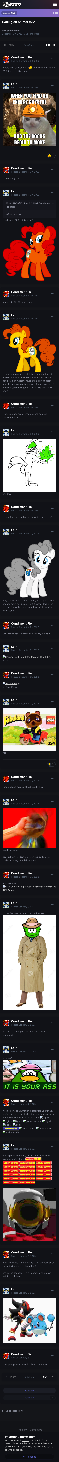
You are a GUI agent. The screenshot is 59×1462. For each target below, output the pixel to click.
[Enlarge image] (29, 119)
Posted (25, 61)
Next (47, 45)
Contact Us (36, 1429)
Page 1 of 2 (29, 45)
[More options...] (52, 59)
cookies (26, 1440)
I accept (31, 1456)
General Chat (32, 33)
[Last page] (54, 45)
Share (30, 1390)
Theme (21, 1429)
